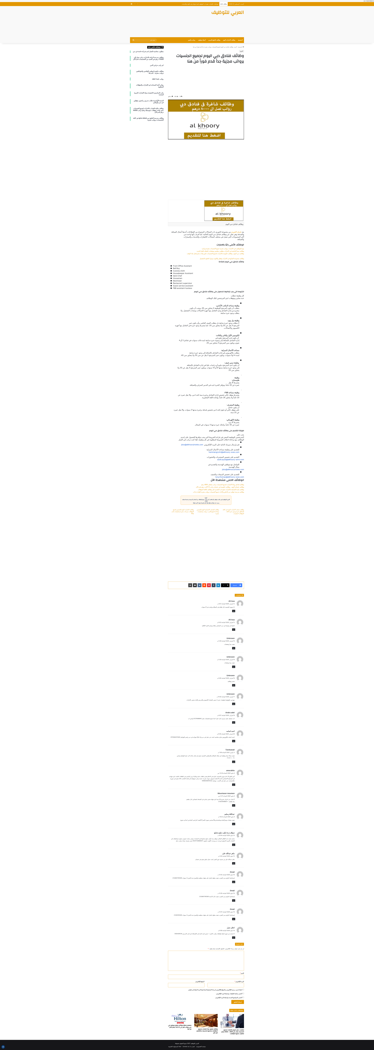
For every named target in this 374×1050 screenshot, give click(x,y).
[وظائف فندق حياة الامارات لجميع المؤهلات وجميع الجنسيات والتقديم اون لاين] (206, 1020)
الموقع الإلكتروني (199, 981)
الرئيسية (240, 40)
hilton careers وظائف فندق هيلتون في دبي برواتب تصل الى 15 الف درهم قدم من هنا (179, 1027)
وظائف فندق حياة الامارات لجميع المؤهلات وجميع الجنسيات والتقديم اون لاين (207, 1031)
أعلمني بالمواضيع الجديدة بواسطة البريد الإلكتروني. (228, 997)
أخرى (235, 47)
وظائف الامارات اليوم (229, 40)
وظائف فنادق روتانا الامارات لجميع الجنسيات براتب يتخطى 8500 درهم (222, 484)
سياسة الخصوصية (201, 1046)
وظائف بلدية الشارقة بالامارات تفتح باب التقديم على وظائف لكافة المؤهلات (221, 489)
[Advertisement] (167, 21)
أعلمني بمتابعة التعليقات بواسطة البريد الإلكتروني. (229, 993)
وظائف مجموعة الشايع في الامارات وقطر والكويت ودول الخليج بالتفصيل (222, 258)
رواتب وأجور (191, 40)
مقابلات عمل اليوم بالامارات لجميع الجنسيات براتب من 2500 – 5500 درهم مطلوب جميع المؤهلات (232, 1032)
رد (233, 611)
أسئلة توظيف (202, 40)
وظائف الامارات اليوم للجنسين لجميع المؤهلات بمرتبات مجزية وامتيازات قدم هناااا (183, 511)
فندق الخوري (236, 232)
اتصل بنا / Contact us (189, 1046)
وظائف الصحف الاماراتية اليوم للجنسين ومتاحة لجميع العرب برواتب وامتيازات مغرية (208, 511)
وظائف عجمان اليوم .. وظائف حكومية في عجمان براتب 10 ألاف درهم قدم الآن (220, 487)
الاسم (242, 973)
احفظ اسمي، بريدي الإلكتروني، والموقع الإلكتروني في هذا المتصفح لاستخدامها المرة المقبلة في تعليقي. (215, 990)
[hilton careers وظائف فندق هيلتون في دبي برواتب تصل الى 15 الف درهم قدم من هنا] (179, 1019)
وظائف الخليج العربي (214, 40)
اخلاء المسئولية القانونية (174, 1046)
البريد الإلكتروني (239, 981)
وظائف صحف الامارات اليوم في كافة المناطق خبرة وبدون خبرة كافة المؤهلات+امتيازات (233, 511)
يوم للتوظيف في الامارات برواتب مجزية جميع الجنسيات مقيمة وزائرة (223, 249)
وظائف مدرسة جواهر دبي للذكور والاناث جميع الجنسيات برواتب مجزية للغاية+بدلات (218, 492)
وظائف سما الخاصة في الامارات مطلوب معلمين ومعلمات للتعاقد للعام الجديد (220, 251)
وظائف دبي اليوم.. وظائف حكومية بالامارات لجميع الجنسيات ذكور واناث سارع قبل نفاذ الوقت (215, 253)
